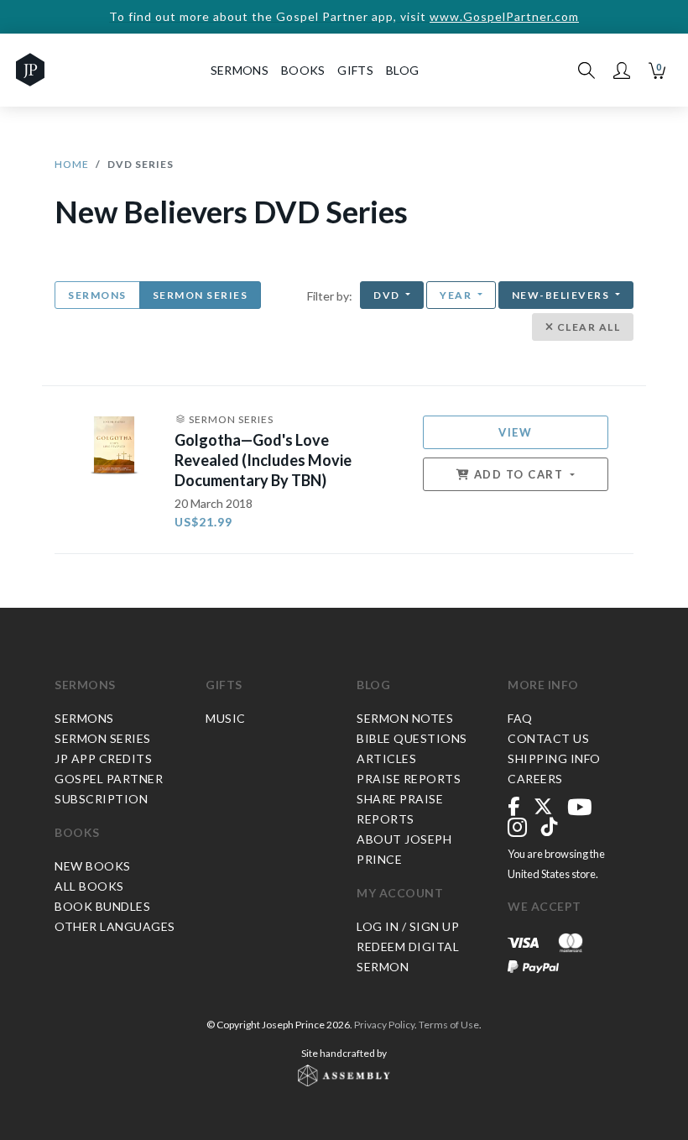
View (515, 432)
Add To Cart (518, 474)
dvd (388, 295)
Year (457, 295)
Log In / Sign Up (408, 926)
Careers (535, 778)
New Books (93, 866)
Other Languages (115, 926)
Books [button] (303, 70)
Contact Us (548, 738)
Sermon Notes (405, 718)
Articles (386, 758)
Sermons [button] (239, 70)
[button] (621, 70)
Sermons (97, 295)
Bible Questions (412, 738)
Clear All (587, 327)
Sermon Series (200, 295)
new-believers (562, 295)
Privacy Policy (384, 1024)
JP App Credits (103, 758)
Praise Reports (409, 778)
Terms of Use (449, 1024)
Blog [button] (402, 70)
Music (226, 718)
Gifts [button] (355, 70)
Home (72, 164)
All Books (89, 886)
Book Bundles (102, 906)
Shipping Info (554, 758)
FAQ (520, 718)
